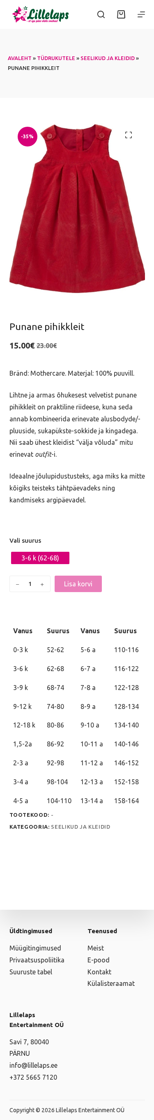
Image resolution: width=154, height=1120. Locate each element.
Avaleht (20, 58)
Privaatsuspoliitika (36, 960)
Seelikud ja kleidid (107, 58)
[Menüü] (141, 14)
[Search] (101, 14)
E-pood (98, 960)
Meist (95, 948)
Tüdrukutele (56, 58)
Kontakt (99, 972)
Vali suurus (25, 540)
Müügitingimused (35, 948)
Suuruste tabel (30, 972)
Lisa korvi (78, 584)
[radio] (40, 558)
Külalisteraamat (111, 983)
